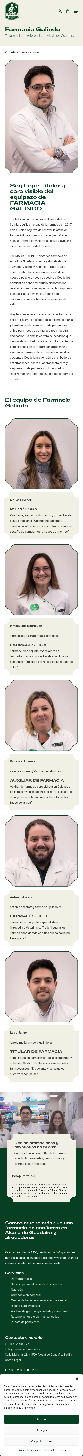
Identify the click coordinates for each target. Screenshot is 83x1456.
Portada (10, 52)
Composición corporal (26, 1295)
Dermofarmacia (21, 1279)
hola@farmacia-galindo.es (22, 1349)
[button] (77, 1379)
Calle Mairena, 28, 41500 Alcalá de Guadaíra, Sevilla (38, 1354)
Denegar (41, 1430)
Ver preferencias (41, 1441)
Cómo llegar (13, 1360)
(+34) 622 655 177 (17, 1344)
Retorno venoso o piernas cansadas (35, 1316)
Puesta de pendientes (25, 1322)
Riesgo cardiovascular (25, 1306)
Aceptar (41, 1419)
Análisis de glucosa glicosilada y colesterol (39, 1311)
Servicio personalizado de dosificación (36, 1284)
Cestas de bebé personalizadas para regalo (39, 1300)
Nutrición (17, 1289)
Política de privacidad (30, 1450)
